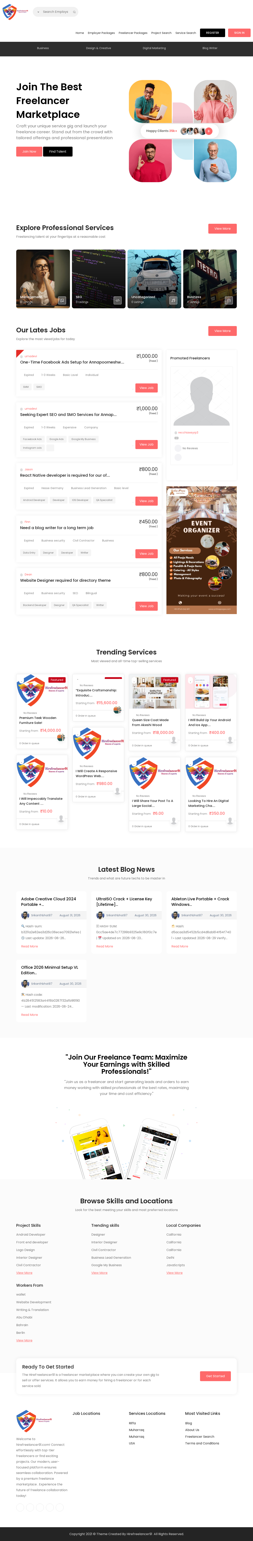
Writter (84, 552)
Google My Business (83, 439)
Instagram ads (32, 447)
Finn (27, 522)
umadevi (31, 356)
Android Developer (34, 500)
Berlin (20, 1332)
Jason (29, 469)
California (173, 1234)
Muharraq (136, 1430)
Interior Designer (29, 1257)
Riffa (132, 1423)
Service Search (186, 33)
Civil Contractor (28, 1265)
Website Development (33, 1302)
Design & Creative (98, 48)
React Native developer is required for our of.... (65, 475)
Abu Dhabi (24, 1317)
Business (43, 48)
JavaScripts (175, 1265)
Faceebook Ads (32, 439)
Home (80, 33)
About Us (192, 1430)
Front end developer (32, 1242)
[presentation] (18, 49)
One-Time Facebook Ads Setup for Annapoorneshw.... (72, 362)
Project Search (161, 33)
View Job (147, 388)
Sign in (239, 33)
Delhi (170, 1257)
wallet (21, 1294)
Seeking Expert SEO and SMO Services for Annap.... (68, 414)
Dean (28, 574)
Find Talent (57, 151)
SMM (26, 387)
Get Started (215, 1376)
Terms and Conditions (202, 1443)
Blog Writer (210, 48)
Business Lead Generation (111, 1257)
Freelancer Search (199, 1436)
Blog (188, 1423)
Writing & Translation (32, 1310)
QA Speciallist (104, 500)
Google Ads (56, 439)
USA (132, 1443)
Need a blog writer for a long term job (56, 527)
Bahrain (22, 1325)
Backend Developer (34, 605)
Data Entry (29, 552)
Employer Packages (101, 33)
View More (222, 228)
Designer (48, 552)
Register (212, 33)
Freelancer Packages (133, 33)
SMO (39, 387)
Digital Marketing (154, 48)
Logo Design (25, 1250)
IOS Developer (80, 500)
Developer (58, 500)
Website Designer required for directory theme (65, 580)
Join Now (29, 151)
